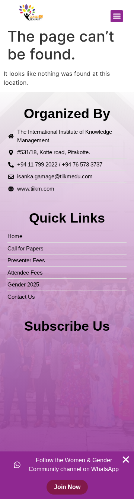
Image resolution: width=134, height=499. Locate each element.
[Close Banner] (125, 459)
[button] (117, 16)
